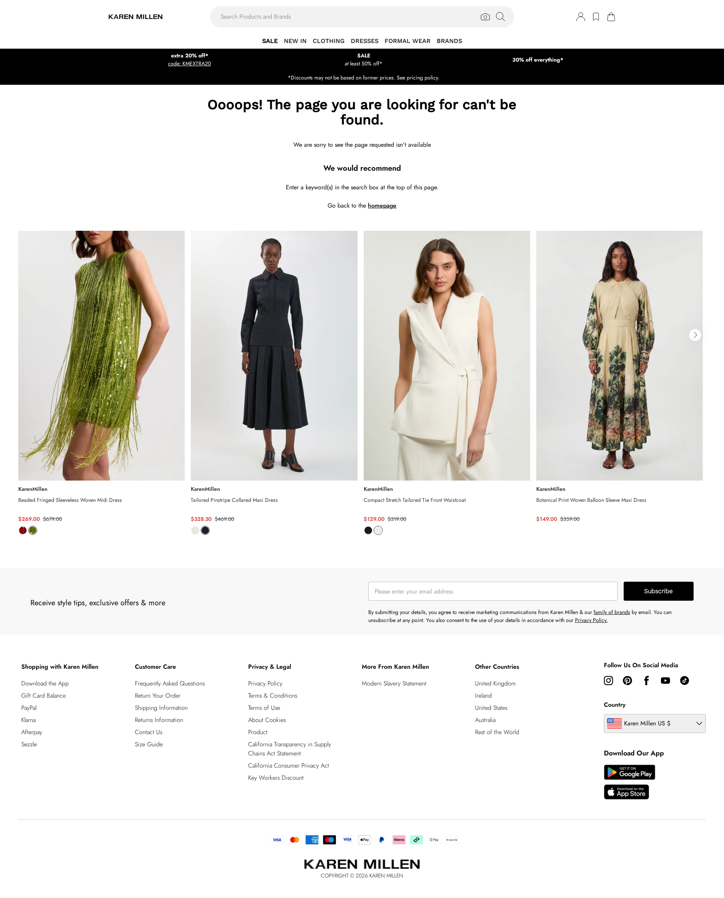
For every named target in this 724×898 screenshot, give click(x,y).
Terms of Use (264, 707)
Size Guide (149, 744)
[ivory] (195, 530)
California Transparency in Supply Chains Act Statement (289, 749)
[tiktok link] (684, 680)
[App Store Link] (629, 782)
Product (258, 732)
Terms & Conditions (272, 695)
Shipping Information (161, 707)
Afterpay (31, 732)
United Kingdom (495, 683)
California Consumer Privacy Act (288, 765)
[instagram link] (608, 680)
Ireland (483, 695)
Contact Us (148, 732)
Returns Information (159, 720)
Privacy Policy (265, 683)
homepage (382, 205)
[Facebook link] (646, 680)
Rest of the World (497, 732)
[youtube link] (665, 680)
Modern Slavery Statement (394, 683)
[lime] (33, 530)
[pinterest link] (627, 680)
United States (491, 707)
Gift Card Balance (43, 695)
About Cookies (267, 720)
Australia (485, 720)
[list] (362, 387)
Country (615, 704)
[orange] (23, 530)
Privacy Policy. (591, 620)
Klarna (28, 720)
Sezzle (29, 744)
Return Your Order (158, 695)
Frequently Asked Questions (170, 683)
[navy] (205, 530)
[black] (368, 530)
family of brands (612, 612)
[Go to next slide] (695, 335)
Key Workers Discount (276, 777)
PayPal (28, 707)
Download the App (45, 683)
